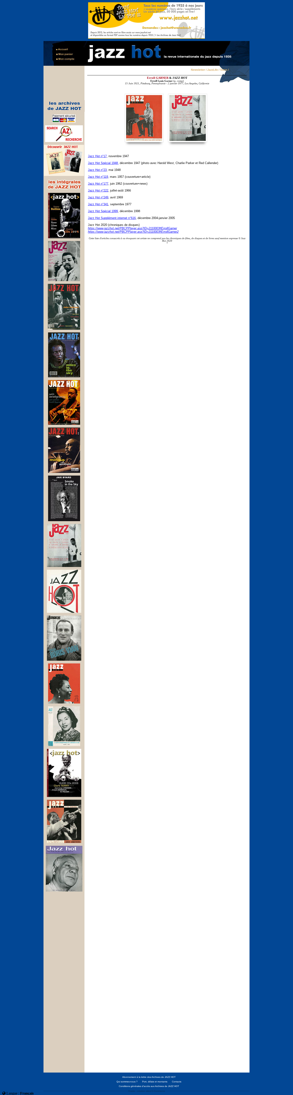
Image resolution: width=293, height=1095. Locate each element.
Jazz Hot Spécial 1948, (103, 163)
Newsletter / (198, 70)
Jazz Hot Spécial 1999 (103, 211)
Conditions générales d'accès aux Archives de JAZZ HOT (149, 1086)
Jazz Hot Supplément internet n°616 (112, 218)
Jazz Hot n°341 (98, 204)
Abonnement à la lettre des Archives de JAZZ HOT (149, 1077)
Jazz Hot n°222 (98, 190)
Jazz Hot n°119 (98, 176)
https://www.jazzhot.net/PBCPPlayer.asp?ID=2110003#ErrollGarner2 (133, 231)
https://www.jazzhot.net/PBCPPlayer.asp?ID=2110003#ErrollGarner (132, 228)
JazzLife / (213, 70)
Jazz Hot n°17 (97, 156)
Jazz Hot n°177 (98, 183)
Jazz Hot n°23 (97, 170)
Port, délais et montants (154, 1081)
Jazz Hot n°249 (98, 197)
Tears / (224, 70)
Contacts (176, 1081)
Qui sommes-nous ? (127, 1081)
